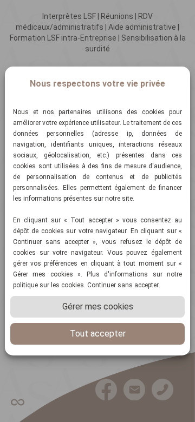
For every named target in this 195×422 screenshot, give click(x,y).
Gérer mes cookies (97, 306)
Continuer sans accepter (123, 285)
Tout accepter (98, 333)
